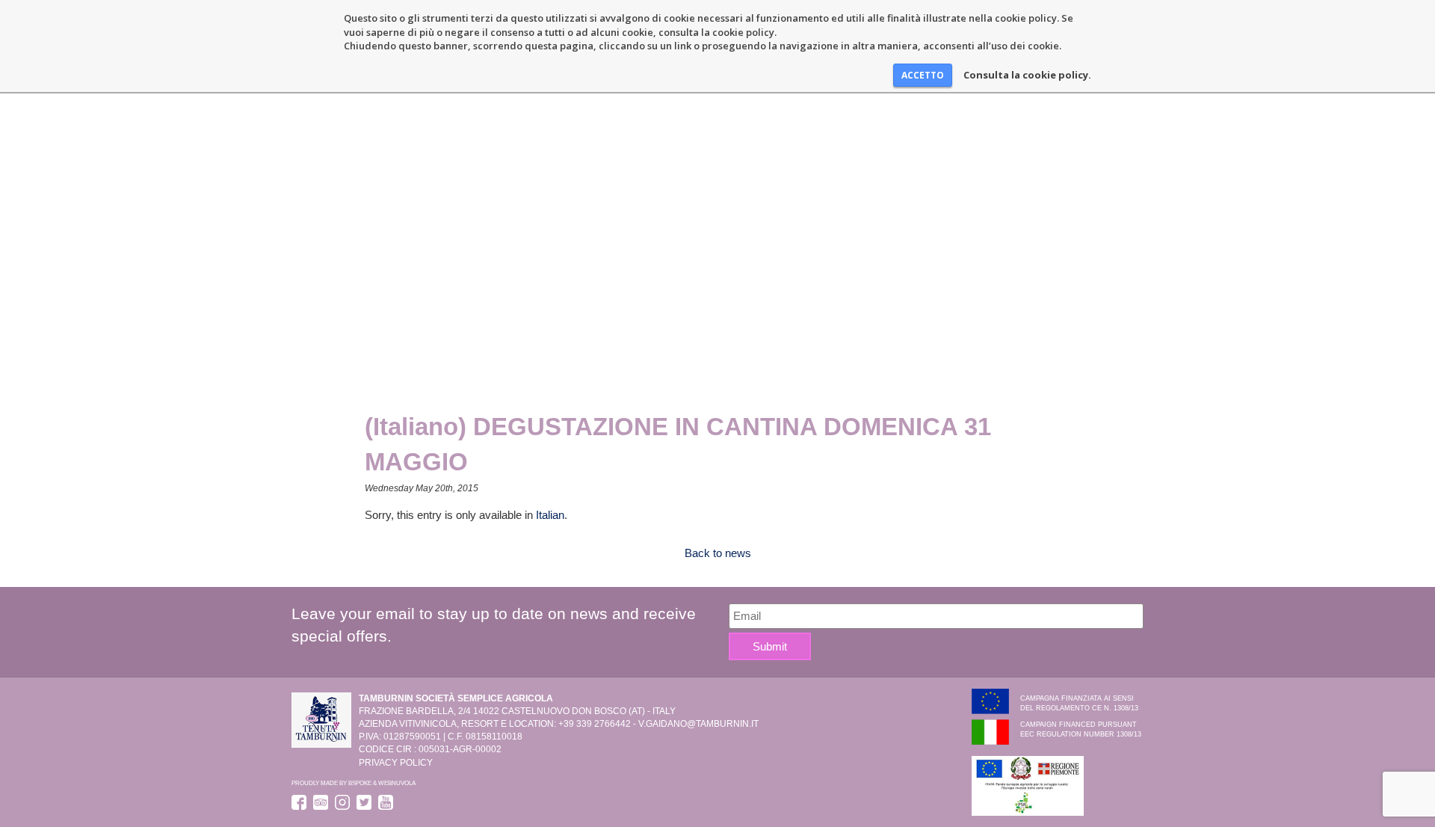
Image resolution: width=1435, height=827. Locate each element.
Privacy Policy (396, 762)
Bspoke (359, 783)
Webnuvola (397, 783)
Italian (550, 514)
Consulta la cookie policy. (1027, 75)
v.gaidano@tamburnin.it (698, 724)
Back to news (718, 553)
